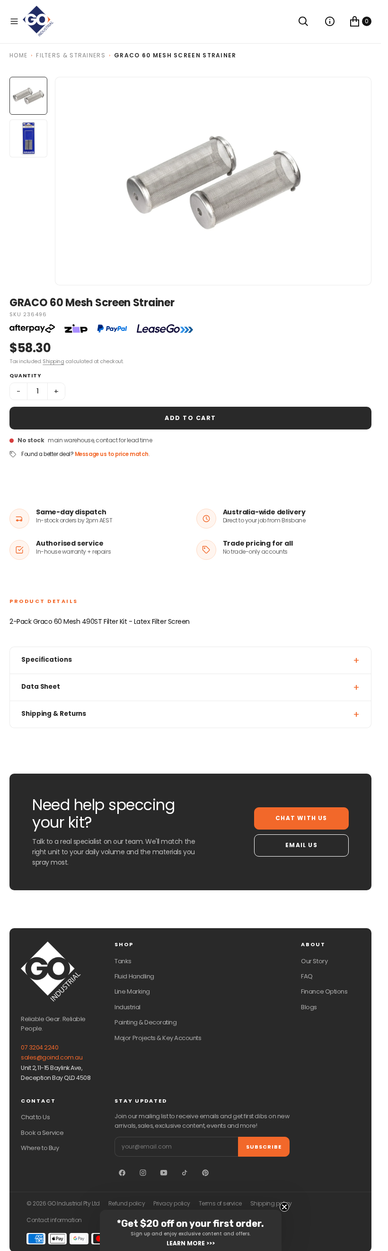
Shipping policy (271, 1203)
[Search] (303, 21)
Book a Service (42, 1132)
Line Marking (132, 991)
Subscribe (264, 1147)
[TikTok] (184, 1172)
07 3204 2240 (39, 1047)
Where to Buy (40, 1147)
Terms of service (220, 1203)
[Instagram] (142, 1172)
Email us (301, 845)
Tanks (123, 961)
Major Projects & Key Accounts (158, 1037)
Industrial (127, 1007)
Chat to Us (35, 1117)
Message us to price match (112, 454)
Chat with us (301, 818)
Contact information (54, 1220)
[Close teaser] (284, 1207)
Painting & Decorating (145, 1022)
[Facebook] (122, 1172)
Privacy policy (171, 1203)
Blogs (309, 1007)
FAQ (307, 976)
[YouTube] (163, 1172)
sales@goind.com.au (51, 1057)
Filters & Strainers (71, 55)
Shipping (53, 361)
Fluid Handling (134, 976)
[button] (14, 21)
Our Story (314, 961)
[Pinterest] (205, 1172)
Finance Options (324, 991)
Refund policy (126, 1203)
